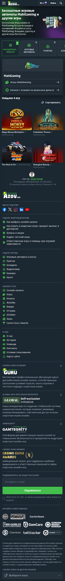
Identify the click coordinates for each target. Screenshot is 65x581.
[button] (32, 575)
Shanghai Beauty (42, 166)
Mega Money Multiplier (14, 133)
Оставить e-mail (12, 479)
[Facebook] (4, 209)
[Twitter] (10, 209)
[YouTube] (27, 209)
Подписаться (32, 490)
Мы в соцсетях (10, 205)
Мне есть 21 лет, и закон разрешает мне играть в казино (33, 498)
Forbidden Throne (43, 133)
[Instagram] (16, 210)
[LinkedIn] (21, 209)
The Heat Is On (16, 164)
